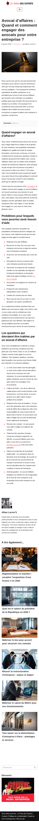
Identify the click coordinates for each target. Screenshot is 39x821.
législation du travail (13, 445)
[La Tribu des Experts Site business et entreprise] (19, 4)
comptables (31, 186)
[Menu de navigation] (19, 9)
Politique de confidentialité (17, 816)
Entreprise (17, 44)
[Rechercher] (34, 767)
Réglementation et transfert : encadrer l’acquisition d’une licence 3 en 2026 (17, 577)
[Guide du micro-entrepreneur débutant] (18, 801)
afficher (15, 123)
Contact (4, 816)
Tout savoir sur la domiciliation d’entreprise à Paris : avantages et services (18, 736)
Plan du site (20, 819)
